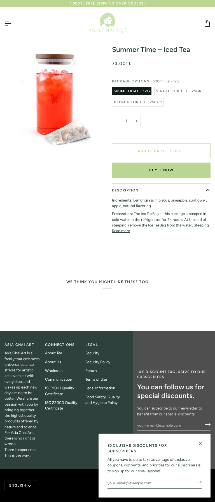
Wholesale (53, 370)
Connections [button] (60, 345)
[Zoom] (15, 138)
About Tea (53, 353)
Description (125, 190)
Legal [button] (91, 345)
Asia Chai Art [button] (19, 345)
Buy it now (161, 170)
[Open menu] (12, 23)
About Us (53, 362)
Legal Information (100, 388)
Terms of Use (96, 379)
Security (92, 353)
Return (91, 370)
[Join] (197, 482)
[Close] (203, 444)
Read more (121, 230)
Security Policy (97, 362)
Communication (58, 379)
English (17, 485)
